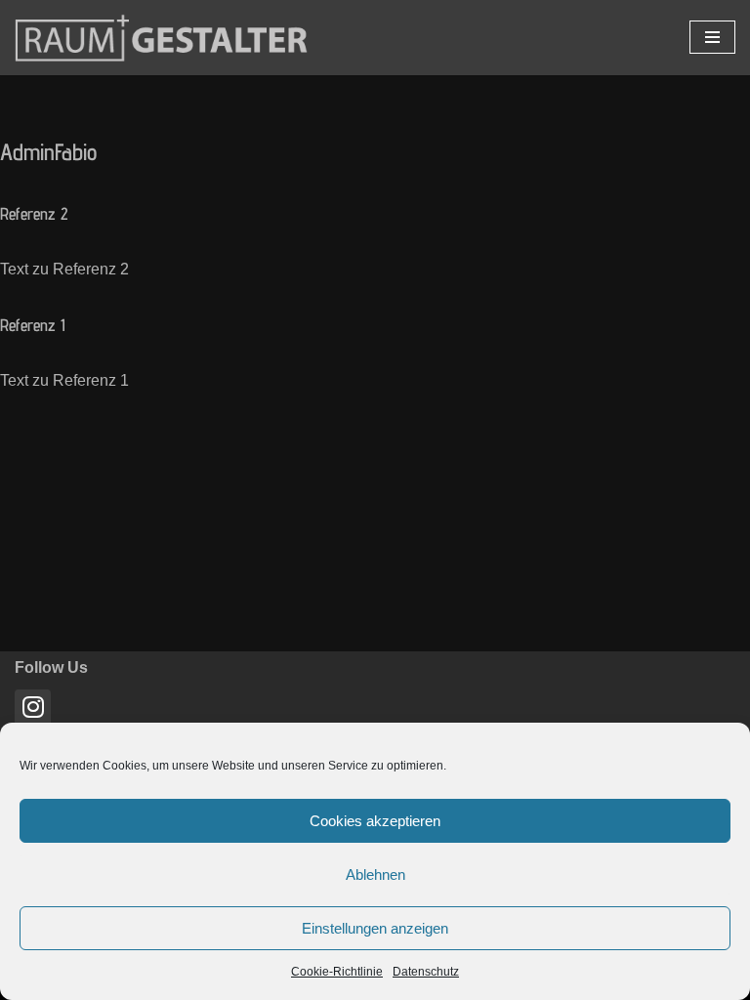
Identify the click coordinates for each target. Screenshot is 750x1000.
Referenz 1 (32, 324)
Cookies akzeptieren (375, 820)
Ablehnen (375, 874)
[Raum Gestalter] (161, 38)
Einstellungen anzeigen (375, 928)
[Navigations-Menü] (712, 37)
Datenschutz (426, 972)
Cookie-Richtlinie (337, 972)
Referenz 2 (34, 213)
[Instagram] (33, 707)
